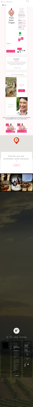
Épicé (22, 37)
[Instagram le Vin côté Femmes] (25, 364)
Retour (19, 48)
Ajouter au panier (10, 51)
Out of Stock (22, 128)
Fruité (19, 39)
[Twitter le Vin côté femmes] (28, 364)
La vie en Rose (11, 128)
